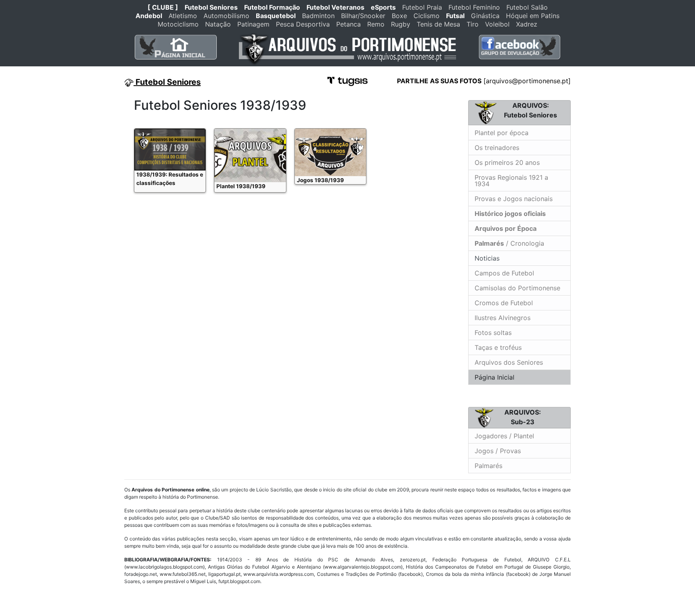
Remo (376, 24)
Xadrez (526, 24)
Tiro (473, 24)
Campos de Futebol (504, 273)
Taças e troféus (498, 347)
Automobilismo (226, 16)
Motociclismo (178, 24)
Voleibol (497, 24)
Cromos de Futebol (504, 303)
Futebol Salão (527, 7)
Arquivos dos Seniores (509, 362)
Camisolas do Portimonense (517, 288)
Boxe (399, 16)
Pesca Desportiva (303, 24)
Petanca (348, 24)
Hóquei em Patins (532, 16)
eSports (383, 7)
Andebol (149, 16)
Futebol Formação (272, 7)
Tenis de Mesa (438, 24)
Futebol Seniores (211, 7)
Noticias (486, 258)
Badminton (318, 16)
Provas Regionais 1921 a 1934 (511, 180)
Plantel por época (501, 133)
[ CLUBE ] (163, 7)
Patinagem (253, 24)
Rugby (400, 24)
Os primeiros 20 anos (507, 162)
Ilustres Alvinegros (503, 318)
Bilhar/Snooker (363, 16)
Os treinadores (497, 148)
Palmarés (488, 466)
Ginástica (485, 16)
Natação (218, 24)
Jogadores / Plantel (504, 436)
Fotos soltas (493, 333)
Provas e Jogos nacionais (514, 199)
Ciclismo (426, 16)
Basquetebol (276, 16)
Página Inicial (494, 377)
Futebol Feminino (474, 7)
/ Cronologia (509, 243)
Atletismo (183, 16)
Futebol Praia (422, 7)
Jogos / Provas (498, 451)
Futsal (455, 16)
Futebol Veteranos (335, 7)
